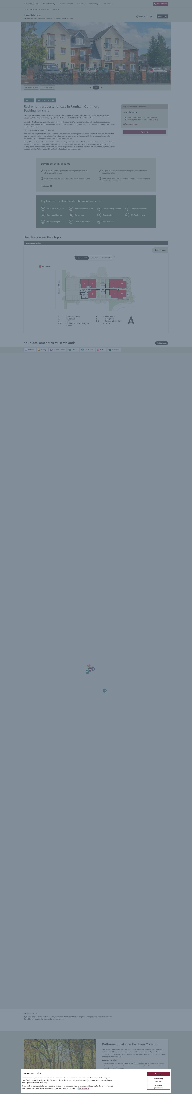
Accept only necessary (158, 1079)
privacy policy (84, 1088)
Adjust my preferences (158, 1086)
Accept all (158, 1074)
